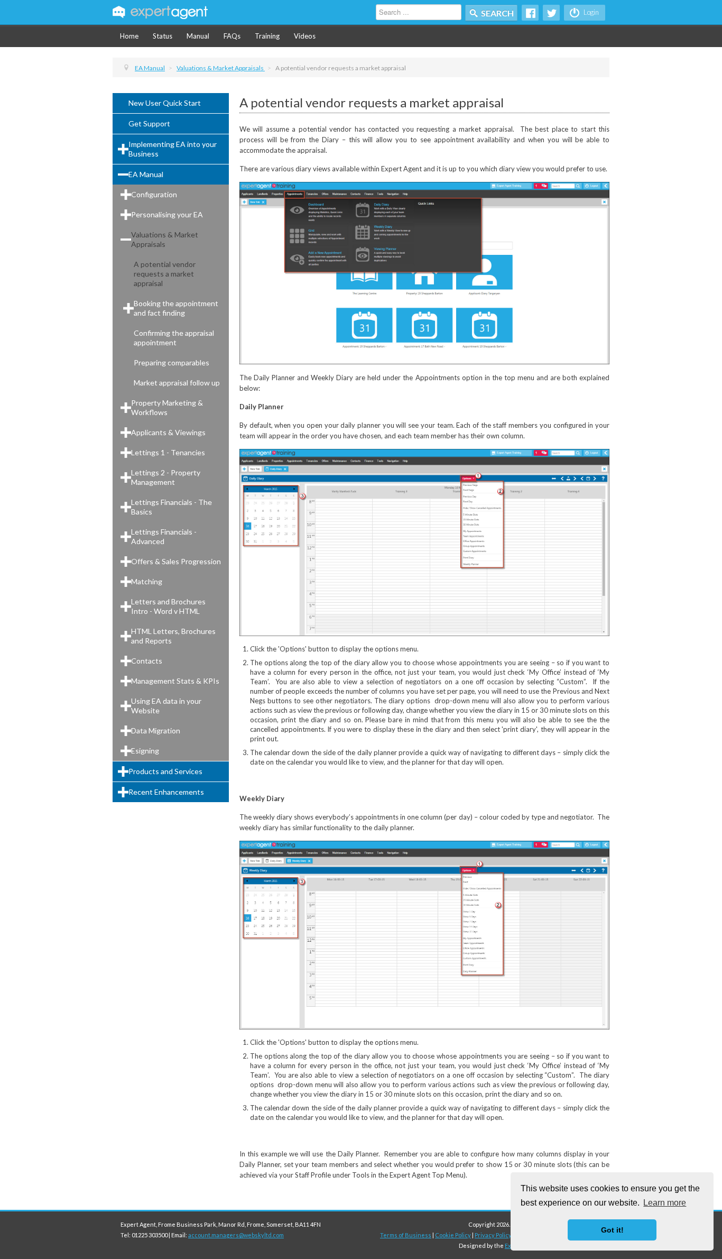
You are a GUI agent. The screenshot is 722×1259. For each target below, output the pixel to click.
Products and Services (165, 771)
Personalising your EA (167, 214)
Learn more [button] (664, 1202)
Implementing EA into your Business (172, 149)
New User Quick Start (164, 102)
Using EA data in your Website (166, 705)
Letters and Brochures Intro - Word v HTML (168, 606)
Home (129, 36)
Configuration (154, 194)
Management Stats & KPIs (175, 680)
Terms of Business (405, 1235)
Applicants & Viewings (168, 432)
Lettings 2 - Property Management (165, 477)
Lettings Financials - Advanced (164, 536)
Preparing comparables (171, 362)
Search (497, 13)
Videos (305, 36)
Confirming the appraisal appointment (174, 337)
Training (267, 36)
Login (590, 12)
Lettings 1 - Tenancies (168, 452)
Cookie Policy (453, 1235)
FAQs (232, 36)
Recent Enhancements (166, 791)
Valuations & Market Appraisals (164, 239)
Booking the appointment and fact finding (176, 308)
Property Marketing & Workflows (167, 407)
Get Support (149, 123)
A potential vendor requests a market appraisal (165, 274)
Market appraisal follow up (177, 382)
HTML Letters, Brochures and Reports (173, 636)
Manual (198, 36)
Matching (146, 581)
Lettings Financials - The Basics (171, 507)
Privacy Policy (493, 1235)
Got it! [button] (612, 1230)
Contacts (146, 660)
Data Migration (155, 730)
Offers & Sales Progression (176, 561)
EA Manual (145, 174)
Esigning (145, 750)
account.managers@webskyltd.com (236, 1235)
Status (162, 36)
